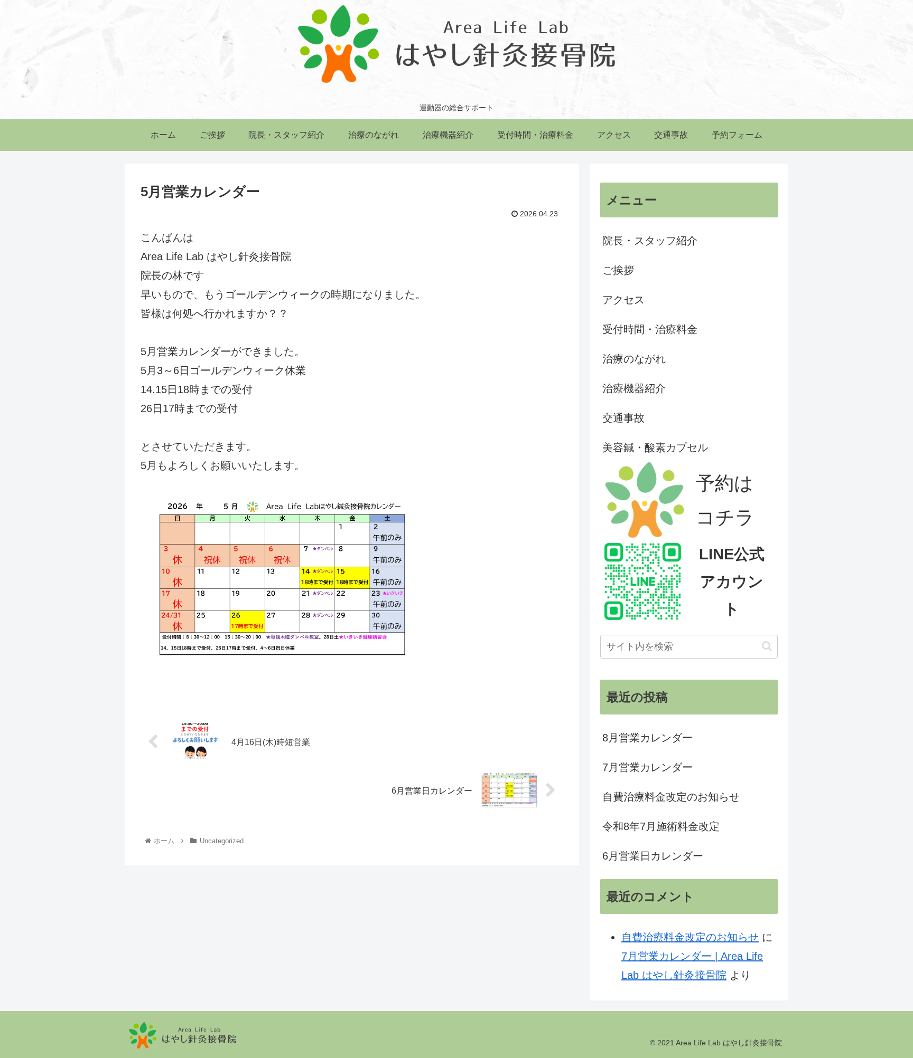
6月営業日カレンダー (652, 856)
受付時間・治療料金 (649, 329)
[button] (767, 646)
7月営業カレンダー (647, 767)
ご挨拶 (618, 270)
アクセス (623, 300)
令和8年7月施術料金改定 (661, 826)
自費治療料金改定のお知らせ (671, 797)
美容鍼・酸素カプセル (655, 447)
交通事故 (623, 418)
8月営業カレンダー (647, 738)
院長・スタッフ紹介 (649, 240)
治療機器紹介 (634, 388)
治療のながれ (634, 359)
